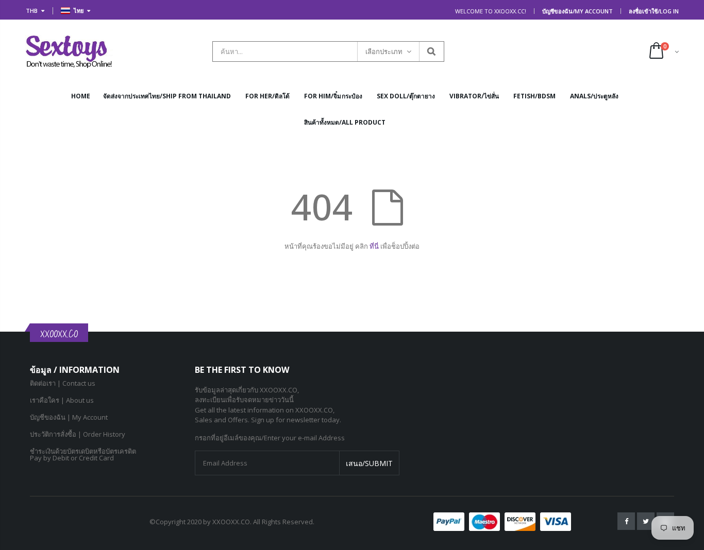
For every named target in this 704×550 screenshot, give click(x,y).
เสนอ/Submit (369, 463)
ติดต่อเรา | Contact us (62, 383)
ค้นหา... (431, 51)
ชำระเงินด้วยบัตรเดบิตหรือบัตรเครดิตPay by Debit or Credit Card (83, 454)
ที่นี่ (375, 246)
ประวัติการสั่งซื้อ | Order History (77, 434)
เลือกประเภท (384, 51)
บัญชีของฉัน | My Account (69, 417)
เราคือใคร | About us (62, 400)
